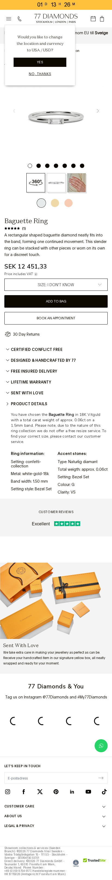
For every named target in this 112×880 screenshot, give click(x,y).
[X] (40, 791)
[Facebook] (23, 791)
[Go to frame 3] (47, 166)
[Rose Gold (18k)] (68, 203)
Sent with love (27, 393)
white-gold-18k (35, 474)
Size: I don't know (56, 285)
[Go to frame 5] (65, 166)
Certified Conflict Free (37, 349)
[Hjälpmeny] (20, 18)
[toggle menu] (8, 19)
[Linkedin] (72, 791)
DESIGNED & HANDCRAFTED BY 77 (43, 360)
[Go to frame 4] (56, 166)
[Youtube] (88, 791)
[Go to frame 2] (38, 166)
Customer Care (19, 806)
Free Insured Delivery (34, 371)
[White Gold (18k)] (42, 203)
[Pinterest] (56, 791)
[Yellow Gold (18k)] (55, 203)
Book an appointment (56, 318)
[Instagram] (7, 791)
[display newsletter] (100, 777)
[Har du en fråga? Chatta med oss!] (101, 745)
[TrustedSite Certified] (95, 863)
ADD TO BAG (56, 301)
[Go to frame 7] (82, 166)
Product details (29, 404)
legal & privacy (19, 826)
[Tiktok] (104, 791)
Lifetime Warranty (31, 382)
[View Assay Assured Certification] (76, 863)
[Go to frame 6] (73, 166)
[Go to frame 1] (30, 166)
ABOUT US (13, 816)
